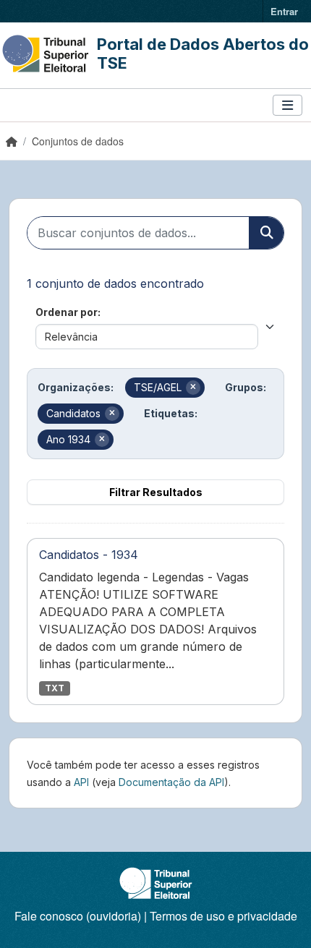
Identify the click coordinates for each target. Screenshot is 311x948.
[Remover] (193, 387)
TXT (54, 688)
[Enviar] (266, 233)
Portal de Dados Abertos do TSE (203, 53)
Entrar (284, 11)
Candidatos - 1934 (88, 554)
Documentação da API (171, 782)
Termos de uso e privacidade (223, 916)
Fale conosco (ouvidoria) (77, 916)
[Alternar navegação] (287, 105)
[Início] (11, 141)
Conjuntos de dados (78, 141)
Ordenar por (66, 312)
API (81, 782)
